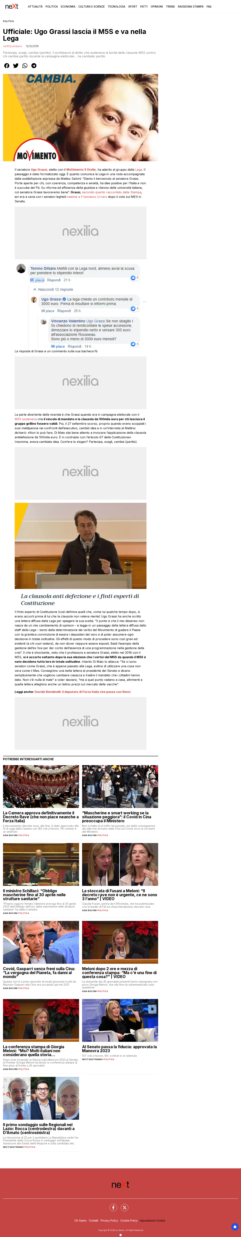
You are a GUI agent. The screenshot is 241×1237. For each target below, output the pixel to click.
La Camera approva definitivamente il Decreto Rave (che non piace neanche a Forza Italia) (41, 817)
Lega (138, 169)
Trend (170, 6)
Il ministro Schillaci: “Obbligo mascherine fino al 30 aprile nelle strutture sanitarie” (34, 895)
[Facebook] (111, 1205)
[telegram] (34, 68)
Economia (68, 6)
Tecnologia (116, 6)
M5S (18, 419)
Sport (132, 6)
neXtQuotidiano (12, 46)
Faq (209, 6)
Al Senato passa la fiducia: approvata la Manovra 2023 (119, 1049)
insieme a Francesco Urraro (87, 197)
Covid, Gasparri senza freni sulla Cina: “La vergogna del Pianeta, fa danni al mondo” (39, 973)
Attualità (35, 6)
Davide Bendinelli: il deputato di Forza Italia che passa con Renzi (82, 692)
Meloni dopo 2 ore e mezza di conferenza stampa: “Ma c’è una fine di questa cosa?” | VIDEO (119, 973)
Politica (52, 6)
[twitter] (16, 68)
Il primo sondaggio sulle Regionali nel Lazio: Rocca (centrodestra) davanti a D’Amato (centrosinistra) (39, 1129)
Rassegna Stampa (191, 6)
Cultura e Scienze (91, 6)
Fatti (144, 6)
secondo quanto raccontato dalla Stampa (111, 192)
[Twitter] (122, 1205)
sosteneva (30, 419)
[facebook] (7, 68)
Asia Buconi (10, 835)
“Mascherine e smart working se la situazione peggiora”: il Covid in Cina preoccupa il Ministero (116, 817)
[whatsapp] (25, 68)
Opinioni (157, 6)
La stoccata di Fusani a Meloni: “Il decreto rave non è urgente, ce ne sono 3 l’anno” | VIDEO (119, 895)
